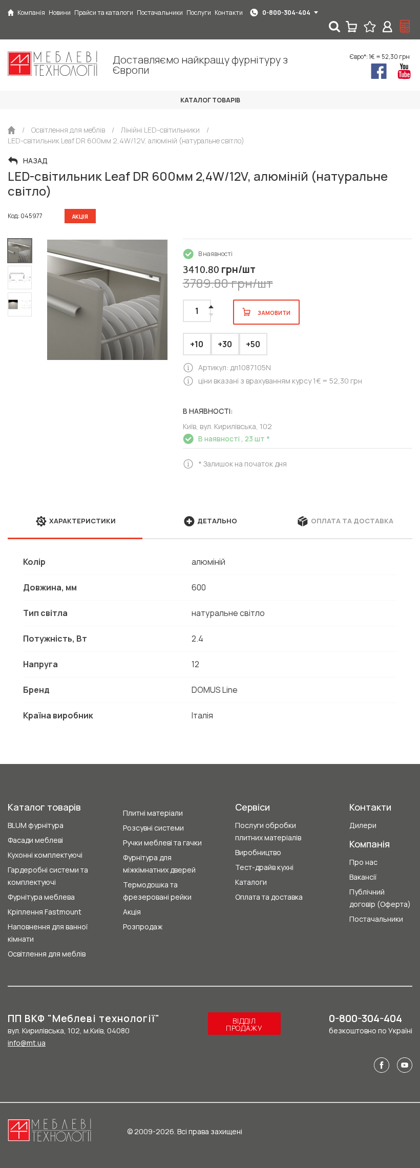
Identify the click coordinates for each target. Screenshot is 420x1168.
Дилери (362, 825)
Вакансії (362, 877)
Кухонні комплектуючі (45, 855)
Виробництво (258, 852)
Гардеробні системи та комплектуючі (48, 876)
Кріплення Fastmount (44, 912)
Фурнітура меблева (41, 897)
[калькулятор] (405, 26)
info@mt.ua (27, 1043)
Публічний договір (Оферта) (380, 898)
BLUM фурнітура (36, 825)
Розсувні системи (153, 828)
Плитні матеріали (153, 813)
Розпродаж (142, 926)
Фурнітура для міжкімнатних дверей (159, 864)
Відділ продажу (244, 1024)
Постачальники (376, 919)
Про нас (363, 862)
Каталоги (251, 882)
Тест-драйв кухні (264, 867)
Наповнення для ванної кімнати (48, 933)
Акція (132, 912)
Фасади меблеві (35, 840)
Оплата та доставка (269, 897)
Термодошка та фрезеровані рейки (157, 891)
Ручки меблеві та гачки (162, 842)
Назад (35, 160)
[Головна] (11, 12)
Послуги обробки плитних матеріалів (268, 831)
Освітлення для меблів (47, 954)
